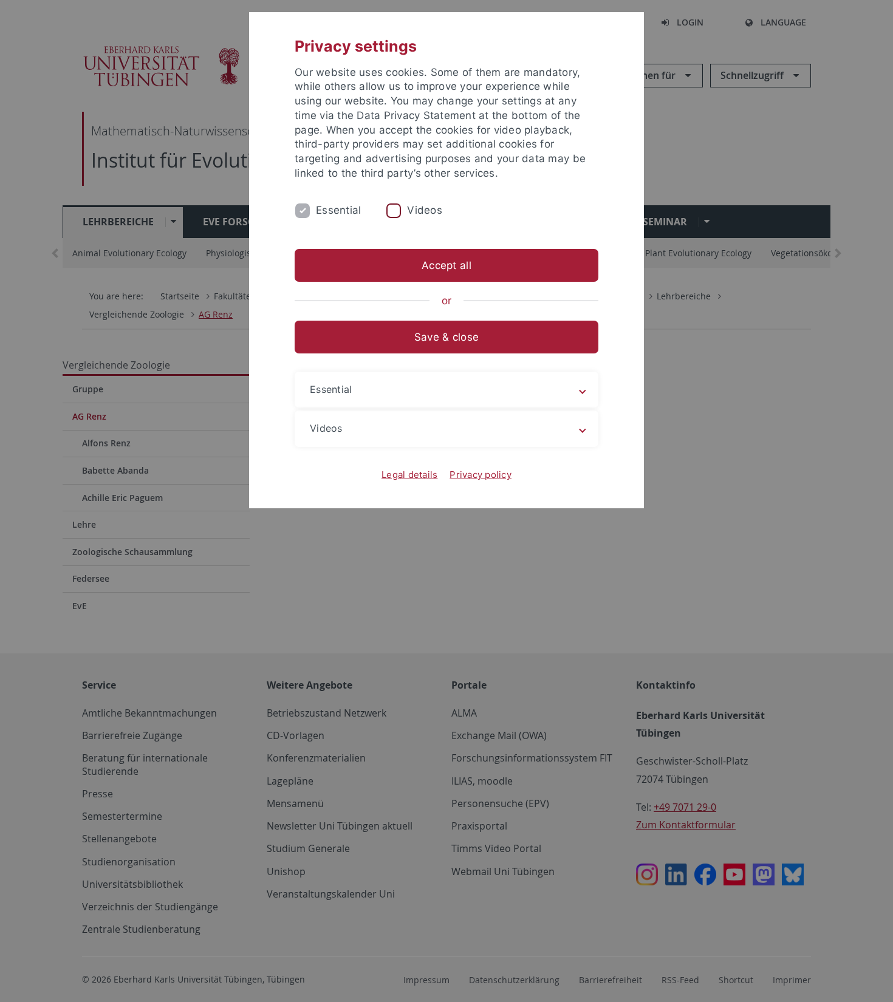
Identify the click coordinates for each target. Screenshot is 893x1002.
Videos (424, 210)
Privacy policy (481, 474)
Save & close (446, 337)
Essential (338, 210)
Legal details (409, 474)
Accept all (446, 265)
